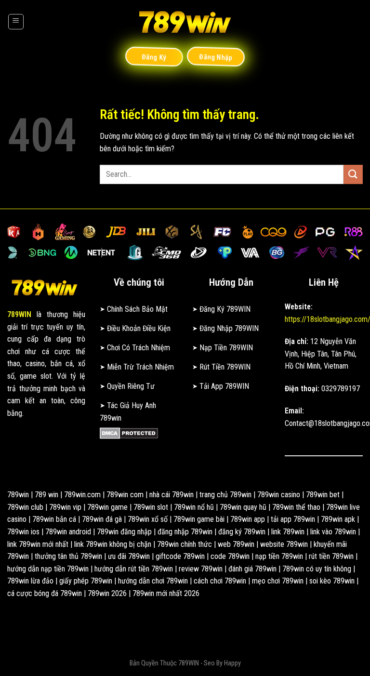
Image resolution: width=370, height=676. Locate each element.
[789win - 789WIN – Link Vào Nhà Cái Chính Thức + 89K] (185, 22)
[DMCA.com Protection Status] (129, 432)
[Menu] (16, 21)
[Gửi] (353, 174)
